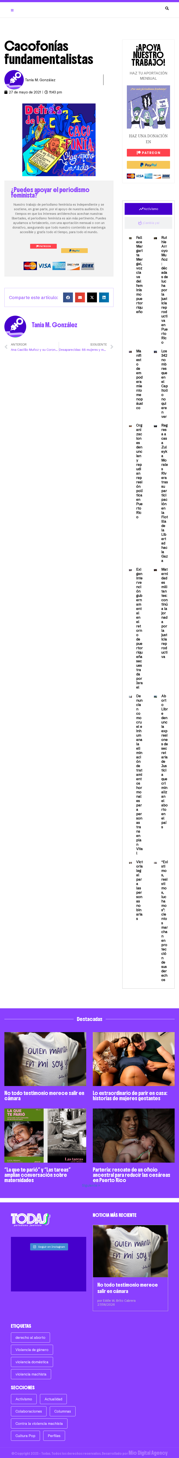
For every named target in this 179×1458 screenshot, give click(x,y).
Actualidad (53, 1399)
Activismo (23, 1399)
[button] (68, 297)
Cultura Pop (25, 1436)
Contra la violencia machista (39, 1423)
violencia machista (30, 1374)
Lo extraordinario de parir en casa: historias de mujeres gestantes (130, 1096)
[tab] (148, 209)
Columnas (62, 1411)
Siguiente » (91, 1185)
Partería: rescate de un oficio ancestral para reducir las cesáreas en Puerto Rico (131, 1174)
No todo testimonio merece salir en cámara (44, 1096)
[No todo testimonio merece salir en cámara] (130, 1251)
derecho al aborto (30, 1337)
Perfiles (54, 1436)
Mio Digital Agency (148, 1452)
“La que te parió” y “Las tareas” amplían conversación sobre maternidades (37, 1174)
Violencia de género (31, 1350)
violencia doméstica (31, 1362)
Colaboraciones (28, 1411)
